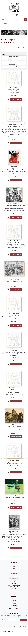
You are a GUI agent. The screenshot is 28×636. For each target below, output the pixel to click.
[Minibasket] (16, 15)
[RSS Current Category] (14, 43)
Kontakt (14, 565)
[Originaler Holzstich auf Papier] (14, 450)
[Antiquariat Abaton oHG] (14, 7)
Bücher (14, 598)
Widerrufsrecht (14, 586)
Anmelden (12, 15)
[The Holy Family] (14, 521)
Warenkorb (14, 570)
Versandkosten (23, 627)
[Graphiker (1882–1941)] (14, 268)
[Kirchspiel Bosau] (14, 378)
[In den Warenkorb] (8, 99)
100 (20, 50)
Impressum (14, 580)
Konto (14, 571)
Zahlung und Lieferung (14, 585)
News (14, 591)
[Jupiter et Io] (14, 339)
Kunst (14, 603)
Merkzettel (14, 573)
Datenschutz (14, 583)
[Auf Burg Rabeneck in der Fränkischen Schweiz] (14, 194)
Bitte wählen (13, 56)
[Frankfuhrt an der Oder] (14, 231)
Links (14, 568)
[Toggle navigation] (2, 23)
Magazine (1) (14, 607)
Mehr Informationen (16, 99)
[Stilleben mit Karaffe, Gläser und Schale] (14, 486)
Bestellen (14, 588)
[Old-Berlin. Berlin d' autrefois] (14, 415)
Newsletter (14, 590)
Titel (21, 47)
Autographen (14, 600)
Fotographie (14, 602)
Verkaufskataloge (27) (14, 608)
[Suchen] (25, 19)
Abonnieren (23, 619)
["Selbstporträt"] (14, 157)
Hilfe (14, 566)
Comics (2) (14, 605)
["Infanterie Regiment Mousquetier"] (14, 113)
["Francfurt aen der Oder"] (14, 78)
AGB (14, 582)
